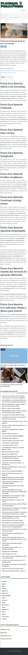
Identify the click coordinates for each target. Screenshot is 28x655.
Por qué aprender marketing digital (12, 436)
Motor (4, 607)
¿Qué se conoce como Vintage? (11, 408)
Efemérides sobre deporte (10, 438)
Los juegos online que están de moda (13, 415)
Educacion (5, 593)
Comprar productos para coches (11, 460)
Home (2, 14)
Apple (4, 584)
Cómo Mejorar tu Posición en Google (13, 522)
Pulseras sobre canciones (9, 433)
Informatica (5, 605)
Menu (24, 10)
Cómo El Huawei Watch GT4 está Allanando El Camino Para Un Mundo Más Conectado (14, 491)
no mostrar (9, 77)
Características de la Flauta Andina (12, 520)
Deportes (5, 591)
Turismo (4, 619)
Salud (3, 614)
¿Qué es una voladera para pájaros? (12, 471)
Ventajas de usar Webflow (10, 551)
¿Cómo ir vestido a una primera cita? (13, 440)
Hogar (4, 602)
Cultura (4, 588)
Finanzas (4, 600)
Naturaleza (5, 609)
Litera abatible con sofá (9, 554)
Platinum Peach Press (15, 651)
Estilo (3, 598)
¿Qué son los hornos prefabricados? (13, 568)
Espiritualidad (6, 595)
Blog (3, 586)
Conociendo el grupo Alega (10, 443)
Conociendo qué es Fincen (10, 445)
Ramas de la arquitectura (9, 454)
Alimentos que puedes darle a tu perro (13, 571)
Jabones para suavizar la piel (10, 451)
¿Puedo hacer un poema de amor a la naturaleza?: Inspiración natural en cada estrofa (14, 539)
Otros (6, 14)
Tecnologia (5, 616)
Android (4, 581)
